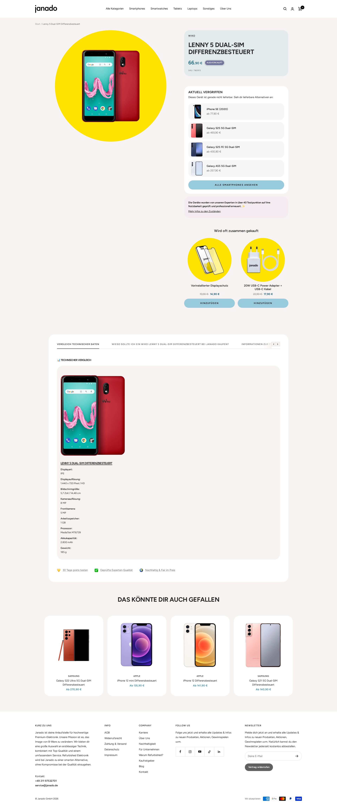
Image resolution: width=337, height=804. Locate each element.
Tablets (177, 8)
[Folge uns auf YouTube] (199, 751)
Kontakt (143, 771)
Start (37, 24)
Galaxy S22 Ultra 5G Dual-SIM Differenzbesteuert (73, 682)
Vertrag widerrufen (258, 767)
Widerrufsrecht (113, 738)
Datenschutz (111, 749)
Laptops (192, 8)
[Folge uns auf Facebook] (180, 751)
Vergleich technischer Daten (78, 344)
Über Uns (225, 8)
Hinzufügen (209, 303)
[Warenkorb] (300, 9)
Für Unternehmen (149, 749)
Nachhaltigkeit (147, 743)
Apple (136, 676)
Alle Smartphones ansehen (236, 185)
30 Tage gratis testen (75, 570)
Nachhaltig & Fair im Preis (160, 570)
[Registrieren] (296, 756)
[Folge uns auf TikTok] (209, 751)
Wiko (191, 35)
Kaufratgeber (146, 760)
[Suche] (285, 8)
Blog (141, 766)
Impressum (110, 755)
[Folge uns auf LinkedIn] (219, 751)
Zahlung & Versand (115, 743)
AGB (107, 732)
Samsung (74, 676)
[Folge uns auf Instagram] (190, 751)
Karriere (143, 732)
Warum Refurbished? (151, 755)
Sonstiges (208, 8)
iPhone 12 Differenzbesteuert (200, 680)
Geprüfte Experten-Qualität (116, 570)
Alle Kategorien (115, 8)
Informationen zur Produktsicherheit (269, 344)
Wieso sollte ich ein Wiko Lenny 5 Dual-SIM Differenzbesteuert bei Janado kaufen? (170, 344)
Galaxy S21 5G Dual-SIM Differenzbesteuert (263, 682)
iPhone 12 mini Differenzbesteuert (137, 680)
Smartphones (137, 8)
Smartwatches (159, 8)
